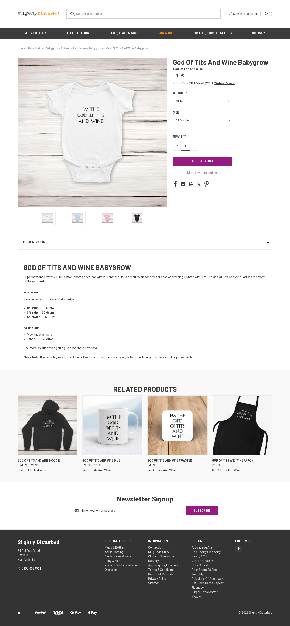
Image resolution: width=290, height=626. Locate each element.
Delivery (153, 561)
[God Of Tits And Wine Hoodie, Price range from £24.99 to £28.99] (47, 425)
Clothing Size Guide (161, 556)
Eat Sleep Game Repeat (208, 583)
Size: (176, 112)
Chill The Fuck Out (203, 561)
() (270, 13)
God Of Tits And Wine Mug (101, 460)
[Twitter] (199, 184)
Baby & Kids (165, 33)
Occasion (259, 33)
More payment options (202, 172)
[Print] (191, 184)
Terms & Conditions (161, 569)
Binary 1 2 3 (199, 556)
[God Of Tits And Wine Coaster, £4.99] (177, 425)
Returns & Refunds (160, 574)
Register (251, 13)
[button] (223, 83)
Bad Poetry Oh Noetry (206, 552)
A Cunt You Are (202, 547)
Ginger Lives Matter (205, 592)
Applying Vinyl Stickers (163, 565)
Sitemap (154, 583)
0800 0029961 (31, 568)
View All (197, 596)
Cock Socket (200, 565)
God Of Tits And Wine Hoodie (39, 460)
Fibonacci (198, 587)
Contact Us (155, 547)
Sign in (237, 13)
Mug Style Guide (159, 552)
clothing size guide (58, 348)
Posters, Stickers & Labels (212, 33)
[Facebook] (175, 184)
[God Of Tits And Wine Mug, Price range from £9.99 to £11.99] (112, 425)
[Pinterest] (206, 184)
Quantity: (180, 136)
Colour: (179, 93)
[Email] (183, 184)
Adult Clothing (78, 33)
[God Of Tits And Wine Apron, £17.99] (242, 425)
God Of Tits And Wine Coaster (169, 460)
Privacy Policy (157, 578)
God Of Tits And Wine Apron (232, 460)
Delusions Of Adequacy (207, 578)
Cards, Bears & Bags (123, 33)
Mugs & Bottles (35, 33)
